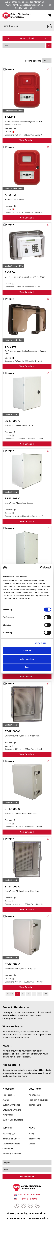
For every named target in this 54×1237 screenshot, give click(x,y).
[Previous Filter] (9, 38)
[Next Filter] (45, 38)
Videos (32, 1144)
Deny (27, 667)
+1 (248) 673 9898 (27, 1199)
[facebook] (16, 1205)
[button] (50, 5)
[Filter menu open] (48, 45)
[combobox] (46, 60)
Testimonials (35, 1105)
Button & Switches (11, 1105)
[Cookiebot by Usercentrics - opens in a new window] (40, 567)
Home (5, 26)
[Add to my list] (48, 69)
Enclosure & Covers (12, 1110)
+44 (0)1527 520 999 (29, 1195)
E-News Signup (27, 1176)
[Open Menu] (49, 15)
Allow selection (27, 659)
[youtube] (30, 1205)
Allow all (27, 651)
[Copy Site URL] (49, 26)
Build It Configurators (13, 1120)
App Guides (34, 1095)
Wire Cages (8, 1115)
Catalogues (8, 1149)
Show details (40, 643)
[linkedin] (37, 1205)
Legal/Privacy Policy (38, 1218)
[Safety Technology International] (17, 15)
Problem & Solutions (38, 1100)
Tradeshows (34, 1139)
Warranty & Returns (12, 1154)
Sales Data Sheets (11, 1144)
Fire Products (9, 1095)
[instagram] (23, 1205)
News (31, 1134)
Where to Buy (9, 1134)
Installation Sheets (11, 1139)
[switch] (47, 617)
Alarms (6, 1100)
